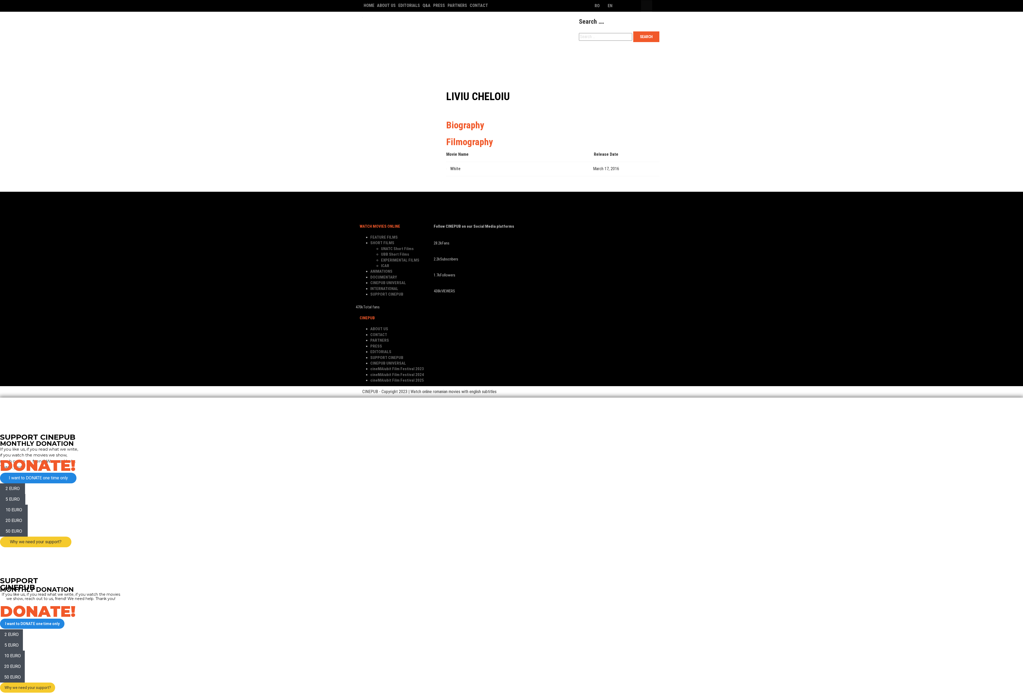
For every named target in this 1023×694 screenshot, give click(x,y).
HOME (369, 5)
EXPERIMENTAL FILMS (400, 260)
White (455, 168)
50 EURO (14, 531)
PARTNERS (457, 5)
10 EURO (14, 509)
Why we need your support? (36, 541)
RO (597, 5)
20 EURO (14, 520)
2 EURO (13, 488)
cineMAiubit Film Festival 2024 (397, 374)
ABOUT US (386, 5)
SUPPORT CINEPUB (385, 71)
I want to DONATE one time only (38, 477)
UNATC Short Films (397, 248)
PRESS (439, 5)
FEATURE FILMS (382, 57)
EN (610, 5)
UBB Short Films (395, 254)
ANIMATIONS (464, 57)
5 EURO (13, 499)
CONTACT (479, 5)
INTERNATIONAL (604, 57)
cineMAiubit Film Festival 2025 (397, 380)
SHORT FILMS (424, 57)
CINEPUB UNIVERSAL (554, 57)
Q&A (427, 5)
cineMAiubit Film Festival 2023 (397, 368)
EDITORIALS (409, 5)
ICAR (385, 265)
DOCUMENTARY (505, 57)
